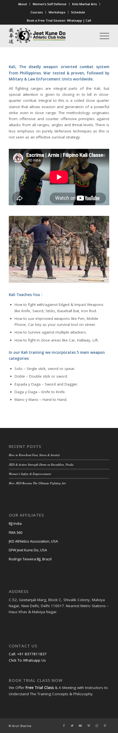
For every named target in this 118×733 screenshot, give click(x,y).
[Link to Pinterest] (105, 726)
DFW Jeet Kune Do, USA (28, 549)
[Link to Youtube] (80, 726)
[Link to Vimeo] (89, 726)
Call (88, 20)
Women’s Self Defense (49, 4)
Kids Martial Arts (84, 4)
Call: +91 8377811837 (28, 653)
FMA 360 (15, 532)
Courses (36, 12)
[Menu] (101, 36)
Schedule (78, 12)
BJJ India (15, 523)
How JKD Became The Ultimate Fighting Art (37, 483)
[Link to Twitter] (72, 726)
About (22, 4)
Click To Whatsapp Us (27, 660)
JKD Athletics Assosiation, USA (33, 541)
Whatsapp (74, 20)
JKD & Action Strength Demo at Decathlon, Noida (41, 464)
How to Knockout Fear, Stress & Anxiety (34, 455)
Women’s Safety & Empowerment (30, 474)
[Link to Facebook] (64, 726)
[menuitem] (22, 4)
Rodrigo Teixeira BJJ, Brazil (30, 559)
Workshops (57, 12)
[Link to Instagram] (97, 726)
